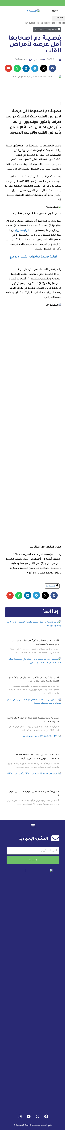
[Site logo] (33, 11)
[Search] (4, 11)
